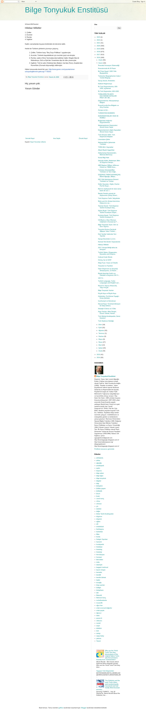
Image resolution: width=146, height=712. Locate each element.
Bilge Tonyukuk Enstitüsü (66, 10)
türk (97, 631)
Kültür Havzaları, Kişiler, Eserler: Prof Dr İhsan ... (109, 185)
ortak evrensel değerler (104, 608)
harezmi (99, 542)
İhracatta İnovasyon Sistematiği (108, 65)
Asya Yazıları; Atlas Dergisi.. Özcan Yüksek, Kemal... (107, 312)
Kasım (101, 63)
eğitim (98, 521)
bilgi (97, 483)
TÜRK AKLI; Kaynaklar (105, 147)
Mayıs (101, 339)
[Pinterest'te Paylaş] (73, 77)
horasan (99, 557)
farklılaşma (100, 529)
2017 (99, 54)
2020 (99, 46)
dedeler (98, 509)
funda (98, 537)
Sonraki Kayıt (29, 138)
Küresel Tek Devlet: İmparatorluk (109, 242)
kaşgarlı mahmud (102, 567)
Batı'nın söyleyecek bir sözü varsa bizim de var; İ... (109, 189)
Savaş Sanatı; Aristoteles (106, 81)
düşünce (99, 516)
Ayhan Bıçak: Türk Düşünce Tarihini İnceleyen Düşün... (108, 211)
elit (97, 524)
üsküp (98, 633)
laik (97, 593)
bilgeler (98, 481)
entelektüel (100, 526)
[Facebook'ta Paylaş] (70, 77)
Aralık (101, 60)
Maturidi (99, 595)
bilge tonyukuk (101, 478)
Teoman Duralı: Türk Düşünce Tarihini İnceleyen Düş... (108, 207)
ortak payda (100, 610)
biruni (98, 493)
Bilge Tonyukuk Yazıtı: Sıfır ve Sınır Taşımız (108, 225)
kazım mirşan (100, 570)
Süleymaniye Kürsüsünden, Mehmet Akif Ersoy (107, 154)
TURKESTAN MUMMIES (106, 113)
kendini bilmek (101, 577)
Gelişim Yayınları (102, 539)
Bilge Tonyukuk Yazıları (106, 290)
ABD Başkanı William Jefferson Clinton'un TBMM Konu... (108, 166)
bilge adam (100, 473)
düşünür (99, 519)
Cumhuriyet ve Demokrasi (107, 301)
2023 (99, 37)
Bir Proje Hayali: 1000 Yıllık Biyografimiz (107, 72)
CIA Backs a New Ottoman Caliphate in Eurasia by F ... (108, 221)
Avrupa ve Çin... (103, 110)
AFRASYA (99, 458)
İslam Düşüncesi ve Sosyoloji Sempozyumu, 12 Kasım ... (108, 269)
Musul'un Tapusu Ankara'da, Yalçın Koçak (107, 286)
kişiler (98, 580)
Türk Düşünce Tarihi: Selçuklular (109, 198)
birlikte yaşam (101, 488)
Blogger (83, 708)
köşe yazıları (100, 585)
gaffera (61, 708)
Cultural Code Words (105, 257)
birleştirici (99, 486)
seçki (98, 626)
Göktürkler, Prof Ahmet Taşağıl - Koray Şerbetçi (109, 297)
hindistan (99, 547)
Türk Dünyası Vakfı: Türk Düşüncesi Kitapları (106, 135)
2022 (99, 40)
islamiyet (99, 565)
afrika (98, 460)
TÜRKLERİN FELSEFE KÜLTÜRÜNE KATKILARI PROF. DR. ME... (107, 96)
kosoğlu (99, 582)
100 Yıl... (101, 278)
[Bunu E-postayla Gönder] (64, 77)
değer (98, 511)
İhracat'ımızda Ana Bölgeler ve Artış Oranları (108, 106)
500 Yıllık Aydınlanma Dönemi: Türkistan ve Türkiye (108, 180)
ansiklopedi (100, 465)
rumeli (98, 623)
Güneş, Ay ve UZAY (104, 260)
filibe (97, 534)
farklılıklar (99, 532)
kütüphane (99, 590)
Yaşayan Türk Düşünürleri (105, 671)
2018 (99, 51)
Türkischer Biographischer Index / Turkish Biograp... (109, 77)
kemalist (99, 572)
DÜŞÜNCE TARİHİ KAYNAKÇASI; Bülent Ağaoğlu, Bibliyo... (109, 175)
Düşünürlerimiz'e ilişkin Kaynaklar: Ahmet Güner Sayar (109, 131)
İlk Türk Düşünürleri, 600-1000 (108, 91)
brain (98, 496)
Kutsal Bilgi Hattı (103, 157)
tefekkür (99, 628)
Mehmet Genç (101, 598)
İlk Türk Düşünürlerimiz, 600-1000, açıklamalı (108, 87)
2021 (99, 43)
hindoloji (99, 552)
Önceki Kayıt (83, 138)
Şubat (101, 348)
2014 (99, 357)
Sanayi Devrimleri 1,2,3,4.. (107, 239)
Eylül (100, 327)
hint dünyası (100, 554)
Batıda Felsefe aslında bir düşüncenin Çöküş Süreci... (108, 194)
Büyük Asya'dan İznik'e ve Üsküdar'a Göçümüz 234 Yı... (109, 274)
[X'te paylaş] (68, 77)
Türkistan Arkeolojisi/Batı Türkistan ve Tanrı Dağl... (107, 171)
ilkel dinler (99, 559)
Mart (100, 345)
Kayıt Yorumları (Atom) (38, 142)
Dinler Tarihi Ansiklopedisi (104, 514)
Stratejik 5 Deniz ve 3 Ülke (107, 308)
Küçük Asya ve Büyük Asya (107, 293)
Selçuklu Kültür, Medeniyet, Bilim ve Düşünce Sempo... (109, 161)
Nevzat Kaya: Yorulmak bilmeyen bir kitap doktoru (109, 304)
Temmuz (102, 333)
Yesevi (98, 641)
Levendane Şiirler (104, 139)
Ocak (100, 351)
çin (97, 506)
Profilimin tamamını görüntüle (104, 449)
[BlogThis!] (66, 77)
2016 (99, 57)
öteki (98, 615)
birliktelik (99, 491)
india (98, 562)
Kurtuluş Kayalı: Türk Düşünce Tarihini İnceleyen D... (108, 216)
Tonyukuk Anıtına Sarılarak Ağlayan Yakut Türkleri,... (107, 230)
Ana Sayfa (56, 138)
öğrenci (98, 613)
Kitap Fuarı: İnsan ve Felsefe (108, 263)
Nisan (101, 342)
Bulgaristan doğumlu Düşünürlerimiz (105, 121)
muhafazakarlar (101, 600)
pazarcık (99, 618)
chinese (99, 504)
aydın (98, 468)
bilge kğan (99, 476)
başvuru (99, 471)
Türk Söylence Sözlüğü (106, 321)
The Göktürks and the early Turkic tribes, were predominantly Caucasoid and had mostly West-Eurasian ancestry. (108, 685)
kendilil (98, 575)
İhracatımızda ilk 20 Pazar (107, 68)
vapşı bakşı (100, 636)
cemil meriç (100, 498)
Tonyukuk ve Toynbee (105, 266)
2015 (99, 354)
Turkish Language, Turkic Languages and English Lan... (109, 282)
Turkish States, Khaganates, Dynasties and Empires (107, 253)
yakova (98, 638)
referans (99, 621)
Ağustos (101, 330)
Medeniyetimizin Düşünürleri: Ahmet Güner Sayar (108, 126)
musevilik (99, 603)
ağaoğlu (99, 463)
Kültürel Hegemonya (105, 83)
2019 (99, 49)
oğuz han (99, 605)
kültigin (98, 587)
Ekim (100, 324)
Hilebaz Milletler (103, 244)
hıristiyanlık (100, 544)
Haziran (101, 336)
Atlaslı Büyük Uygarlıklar (106, 150)
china (98, 501)
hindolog (99, 549)
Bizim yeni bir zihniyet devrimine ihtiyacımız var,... (109, 202)
